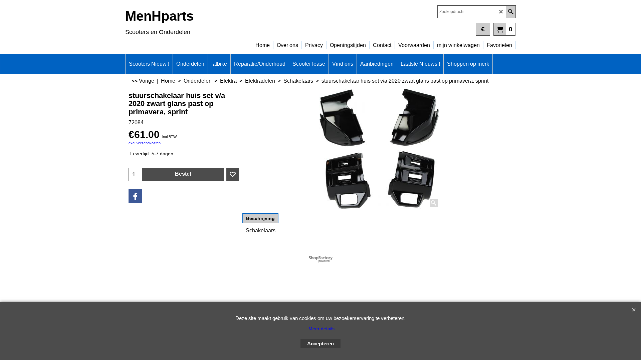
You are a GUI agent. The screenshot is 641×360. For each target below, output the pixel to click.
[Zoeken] (510, 12)
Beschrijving (260, 218)
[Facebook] (135, 196)
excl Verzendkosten (145, 143)
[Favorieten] (232, 174)
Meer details (321, 328)
